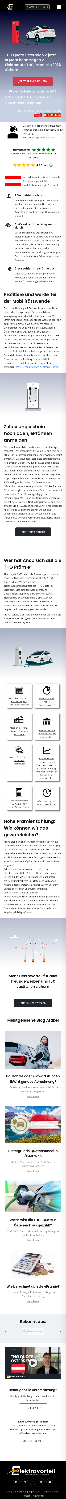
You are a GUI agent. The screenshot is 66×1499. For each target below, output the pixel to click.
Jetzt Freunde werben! (33, 1003)
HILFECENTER (33, 1408)
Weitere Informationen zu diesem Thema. (37, 366)
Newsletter (38, 1495)
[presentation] (5, 1332)
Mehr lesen (33, 1096)
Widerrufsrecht (50, 1491)
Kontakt (26, 1495)
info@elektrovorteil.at (43, 137)
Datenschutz (19, 1491)
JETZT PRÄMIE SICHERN (33, 81)
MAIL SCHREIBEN (33, 1441)
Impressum (34, 1491)
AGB (7, 1491)
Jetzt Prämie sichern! (33, 532)
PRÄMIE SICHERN (35, 6)
